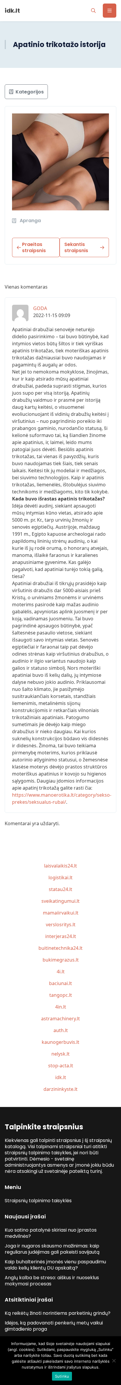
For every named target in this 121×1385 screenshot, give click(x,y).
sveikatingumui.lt (60, 901)
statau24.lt (60, 889)
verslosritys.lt (60, 924)
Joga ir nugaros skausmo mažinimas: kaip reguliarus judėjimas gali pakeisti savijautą (52, 1248)
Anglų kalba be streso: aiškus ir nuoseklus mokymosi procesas (52, 1280)
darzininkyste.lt (60, 1089)
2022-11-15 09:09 (51, 315)
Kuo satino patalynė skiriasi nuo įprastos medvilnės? (51, 1233)
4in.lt (60, 1007)
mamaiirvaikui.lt (60, 913)
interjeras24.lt (60, 936)
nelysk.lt (60, 1054)
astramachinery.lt (60, 1018)
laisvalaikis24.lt (60, 866)
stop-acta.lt (60, 1065)
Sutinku (62, 1376)
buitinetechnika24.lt (60, 948)
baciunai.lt (60, 983)
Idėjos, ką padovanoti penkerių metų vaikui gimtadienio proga (54, 1325)
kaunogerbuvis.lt (60, 1042)
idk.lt (60, 1077)
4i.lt (61, 971)
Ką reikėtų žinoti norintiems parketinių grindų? (57, 1313)
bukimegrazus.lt (61, 960)
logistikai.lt (60, 877)
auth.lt (60, 1030)
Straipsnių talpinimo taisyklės (38, 1200)
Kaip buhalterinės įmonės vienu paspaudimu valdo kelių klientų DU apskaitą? (55, 1264)
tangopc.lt (60, 995)
